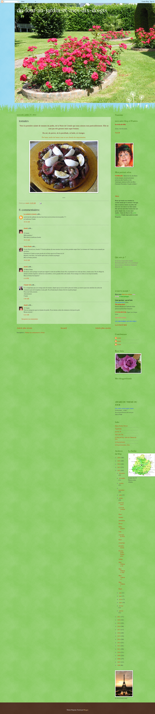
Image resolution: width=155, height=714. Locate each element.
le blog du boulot (120, 442)
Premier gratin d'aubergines (121, 553)
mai (120, 596)
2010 (119, 652)
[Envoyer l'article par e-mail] (40, 203)
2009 (119, 655)
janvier (121, 611)
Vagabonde (118, 429)
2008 (119, 659)
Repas (120, 589)
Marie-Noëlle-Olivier (121, 426)
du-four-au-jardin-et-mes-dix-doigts (62, 9)
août (120, 495)
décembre (122, 473)
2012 (119, 646)
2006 (119, 665)
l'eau (120, 532)
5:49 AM (26, 299)
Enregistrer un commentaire (30, 319)
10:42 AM (27, 260)
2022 (119, 470)
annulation (122, 520)
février (121, 606)
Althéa (121, 559)
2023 (119, 467)
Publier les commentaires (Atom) (35, 332)
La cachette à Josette (30, 214)
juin (120, 593)
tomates (121, 517)
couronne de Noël (122, 536)
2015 (119, 636)
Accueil (63, 328)
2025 (119, 461)
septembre (121, 490)
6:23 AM (26, 315)
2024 (119, 464)
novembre (122, 478)
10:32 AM (27, 240)
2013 (119, 643)
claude (26, 228)
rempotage (122, 543)
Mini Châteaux (122, 584)
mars (120, 603)
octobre (121, 483)
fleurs (120, 514)
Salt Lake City (119, 434)
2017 (119, 630)
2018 (119, 626)
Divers (121, 524)
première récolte (121, 547)
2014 (119, 639)
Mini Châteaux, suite (122, 570)
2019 (119, 623)
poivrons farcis (121, 503)
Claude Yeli (27, 285)
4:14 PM (26, 278)
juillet (121, 498)
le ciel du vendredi (122, 509)
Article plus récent (24, 328)
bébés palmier (122, 527)
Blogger (86, 710)
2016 (119, 633)
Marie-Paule (28, 246)
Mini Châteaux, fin (122, 564)
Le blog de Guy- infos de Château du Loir (125, 438)
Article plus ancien (103, 328)
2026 (119, 458)
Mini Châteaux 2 (122, 577)
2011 (119, 649)
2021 (119, 617)
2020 (119, 620)
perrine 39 (118, 432)
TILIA (117, 196)
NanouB (117, 133)
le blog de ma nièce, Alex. (122, 445)
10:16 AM (27, 222)
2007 (119, 662)
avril (120, 599)
